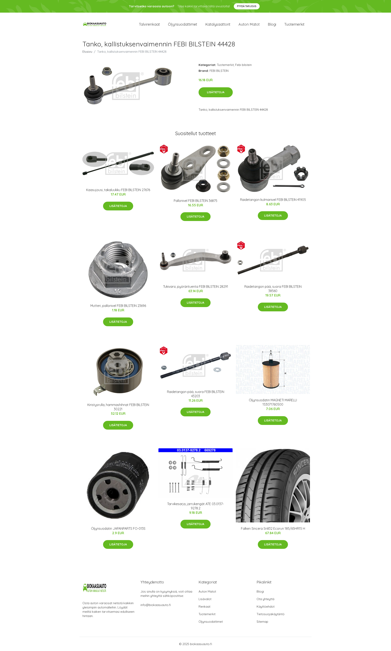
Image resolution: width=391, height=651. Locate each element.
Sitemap (262, 622)
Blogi (272, 24)
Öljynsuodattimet (182, 24)
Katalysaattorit (217, 24)
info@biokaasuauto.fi (156, 605)
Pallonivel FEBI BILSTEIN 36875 (195, 201)
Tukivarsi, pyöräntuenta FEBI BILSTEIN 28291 (195, 286)
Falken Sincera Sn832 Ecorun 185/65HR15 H (273, 528)
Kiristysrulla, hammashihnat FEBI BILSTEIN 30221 (118, 407)
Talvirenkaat (149, 24)
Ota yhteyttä (265, 599)
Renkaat (204, 606)
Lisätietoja (215, 92)
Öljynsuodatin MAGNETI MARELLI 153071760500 (273, 402)
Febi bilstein (243, 65)
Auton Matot (207, 591)
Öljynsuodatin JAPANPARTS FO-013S (118, 528)
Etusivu (87, 52)
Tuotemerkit (294, 24)
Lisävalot (205, 599)
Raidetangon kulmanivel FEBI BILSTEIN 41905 (273, 200)
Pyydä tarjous (246, 6)
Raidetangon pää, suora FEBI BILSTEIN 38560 (273, 288)
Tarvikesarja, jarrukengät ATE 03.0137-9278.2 (195, 506)
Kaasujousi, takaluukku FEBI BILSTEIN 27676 (118, 190)
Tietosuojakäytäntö (270, 614)
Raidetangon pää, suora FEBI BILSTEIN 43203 (195, 394)
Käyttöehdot (266, 606)
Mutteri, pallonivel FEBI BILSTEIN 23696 (118, 306)
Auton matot (249, 24)
